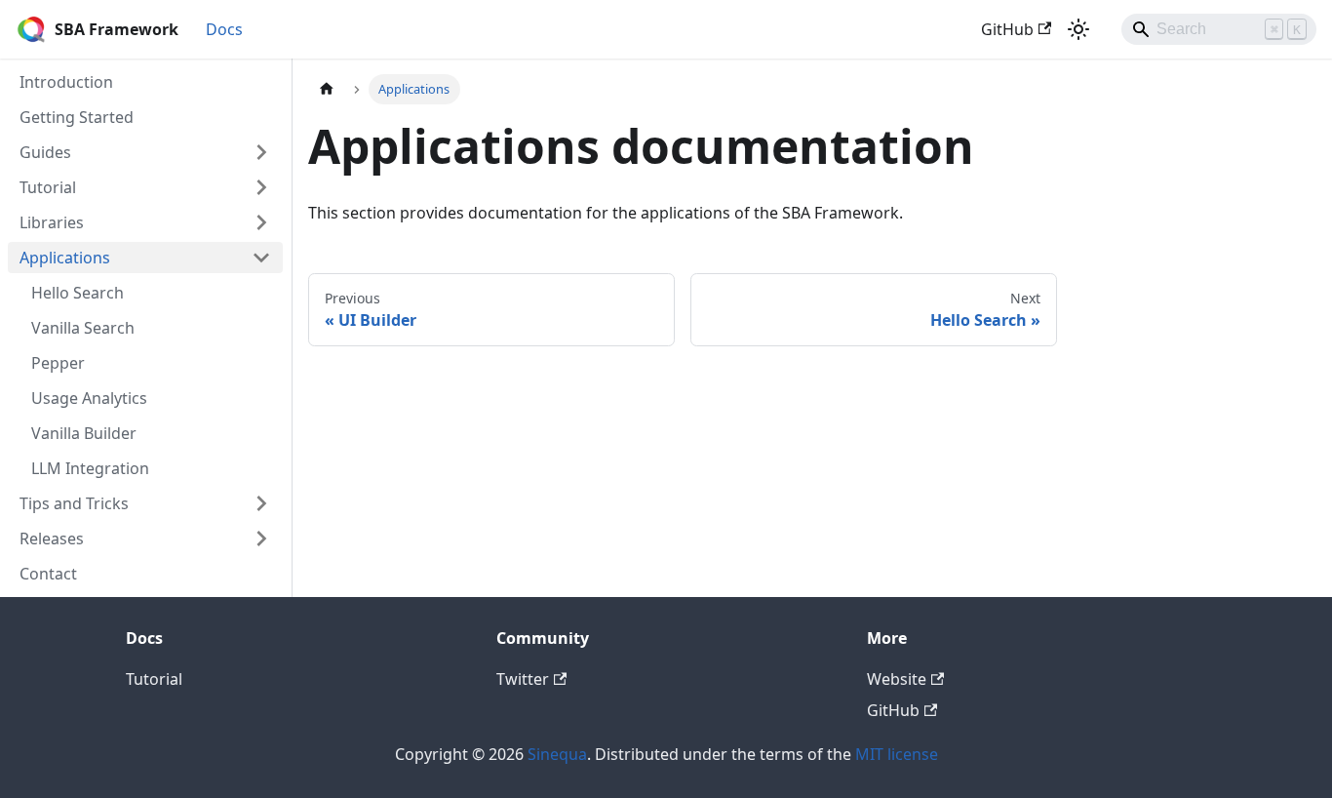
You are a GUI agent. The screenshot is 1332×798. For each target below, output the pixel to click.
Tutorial (154, 679)
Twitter (522, 679)
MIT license (896, 754)
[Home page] (326, 89)
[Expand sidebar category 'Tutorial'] (261, 187)
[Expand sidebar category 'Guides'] (261, 152)
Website (896, 679)
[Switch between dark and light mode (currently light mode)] (1078, 29)
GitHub (1007, 29)
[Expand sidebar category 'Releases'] (261, 538)
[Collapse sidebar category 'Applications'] (261, 257)
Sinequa (557, 754)
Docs (224, 29)
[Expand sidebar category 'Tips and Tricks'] (261, 503)
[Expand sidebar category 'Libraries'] (261, 222)
